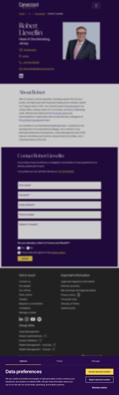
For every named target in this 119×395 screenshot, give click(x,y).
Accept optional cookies (99, 372)
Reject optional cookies (99, 379)
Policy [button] (59, 361)
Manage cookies (99, 387)
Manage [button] (96, 361)
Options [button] (23, 361)
